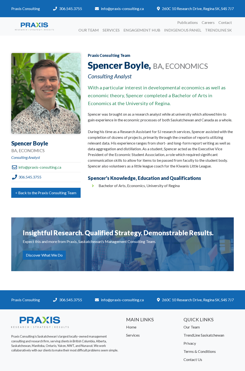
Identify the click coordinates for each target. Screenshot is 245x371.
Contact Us (193, 359)
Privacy (190, 343)
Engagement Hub (141, 30)
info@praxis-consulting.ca (122, 8)
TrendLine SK (218, 30)
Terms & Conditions (200, 351)
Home (131, 327)
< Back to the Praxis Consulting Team (45, 192)
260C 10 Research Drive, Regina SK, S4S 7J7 (198, 8)
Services (111, 30)
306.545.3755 (70, 8)
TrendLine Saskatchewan (204, 335)
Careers (208, 22)
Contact (225, 22)
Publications (187, 22)
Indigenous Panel (182, 30)
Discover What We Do (44, 255)
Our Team (88, 30)
